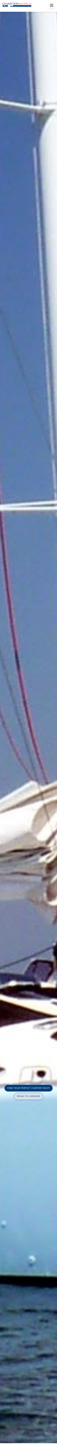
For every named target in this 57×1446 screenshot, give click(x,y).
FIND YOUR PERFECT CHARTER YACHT (28, 1087)
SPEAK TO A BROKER (28, 1096)
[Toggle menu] (51, 5)
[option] (28, 723)
